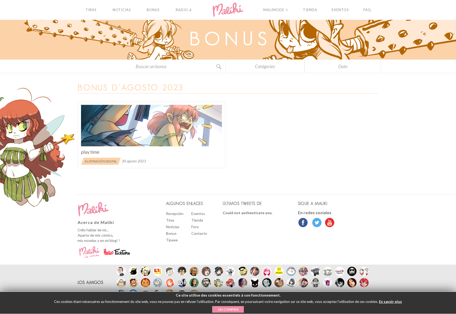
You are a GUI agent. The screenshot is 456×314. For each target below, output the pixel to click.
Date (343, 66)
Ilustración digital (101, 161)
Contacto (199, 233)
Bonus (171, 233)
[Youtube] (328, 223)
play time (90, 152)
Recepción (174, 213)
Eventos (198, 213)
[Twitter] (315, 223)
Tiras (170, 220)
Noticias (172, 226)
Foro (195, 226)
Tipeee (172, 240)
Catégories (265, 66)
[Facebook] (303, 223)
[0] (151, 125)
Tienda (197, 220)
